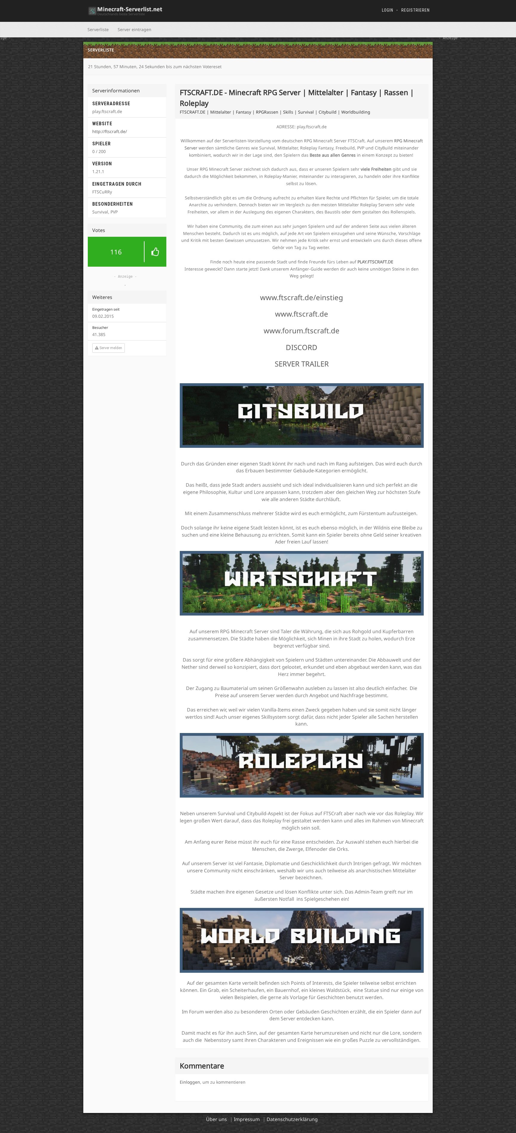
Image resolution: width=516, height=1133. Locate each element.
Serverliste (98, 29)
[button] (127, 252)
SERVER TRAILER (302, 364)
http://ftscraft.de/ (109, 131)
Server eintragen (134, 29)
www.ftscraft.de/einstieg (301, 297)
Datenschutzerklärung (292, 1119)
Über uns (216, 1119)
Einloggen (190, 1082)
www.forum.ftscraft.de (302, 330)
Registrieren (415, 10)
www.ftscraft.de (301, 314)
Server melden (110, 348)
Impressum (247, 1119)
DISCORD (301, 347)
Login (387, 10)
